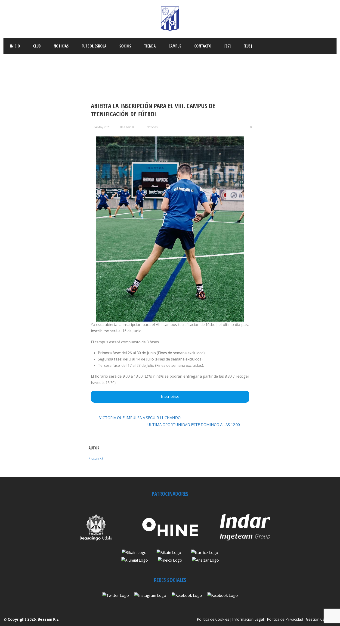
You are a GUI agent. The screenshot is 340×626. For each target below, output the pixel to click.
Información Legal (248, 619)
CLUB (37, 46)
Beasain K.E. (128, 127)
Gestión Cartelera (321, 619)
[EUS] (248, 46)
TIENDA (150, 46)
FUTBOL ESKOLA (94, 46)
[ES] (227, 46)
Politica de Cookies (213, 619)
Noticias (152, 127)
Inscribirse (170, 396)
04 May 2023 (102, 127)
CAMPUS (175, 46)
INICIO (15, 46)
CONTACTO (202, 46)
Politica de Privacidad (285, 619)
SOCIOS (125, 46)
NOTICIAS (61, 46)
